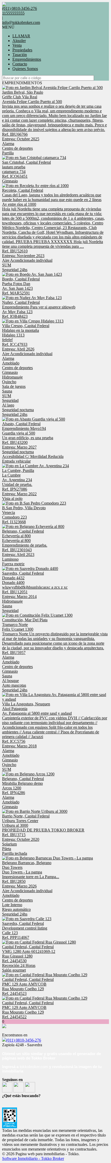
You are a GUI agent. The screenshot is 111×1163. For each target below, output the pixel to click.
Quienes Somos (25, 68)
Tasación (19, 54)
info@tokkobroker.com (21, 22)
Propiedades (22, 50)
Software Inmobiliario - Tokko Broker (33, 1158)
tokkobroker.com (34, 1066)
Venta (17, 45)
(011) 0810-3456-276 (23, 1040)
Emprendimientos (26, 59)
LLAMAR (21, 36)
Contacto (19, 64)
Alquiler (19, 40)
